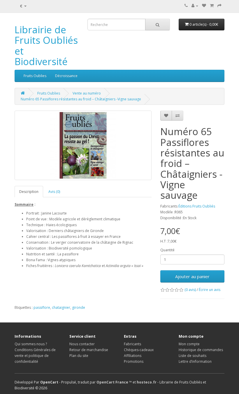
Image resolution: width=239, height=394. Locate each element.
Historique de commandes (201, 349)
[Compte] (194, 5)
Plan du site (78, 355)
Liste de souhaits (192, 355)
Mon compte (189, 343)
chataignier (61, 307)
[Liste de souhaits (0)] (204, 5)
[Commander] (219, 5)
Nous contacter (82, 343)
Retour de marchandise (88, 349)
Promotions (133, 361)
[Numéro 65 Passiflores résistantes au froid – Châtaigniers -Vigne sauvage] (83, 145)
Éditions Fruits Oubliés (196, 206)
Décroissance (66, 75)
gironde (78, 307)
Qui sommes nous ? (31, 343)
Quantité (167, 249)
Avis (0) (54, 191)
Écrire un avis (209, 289)
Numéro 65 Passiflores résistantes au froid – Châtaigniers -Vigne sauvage (81, 99)
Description (28, 191)
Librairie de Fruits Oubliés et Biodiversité (46, 45)
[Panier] (212, 5)
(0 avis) (190, 289)
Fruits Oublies (35, 75)
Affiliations (132, 355)
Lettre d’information (195, 361)
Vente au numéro (87, 93)
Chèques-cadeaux (139, 349)
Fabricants (132, 343)
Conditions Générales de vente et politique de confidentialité (35, 355)
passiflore (42, 307)
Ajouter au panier (192, 276)
